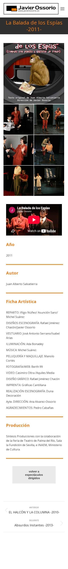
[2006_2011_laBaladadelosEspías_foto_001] (34, 73)
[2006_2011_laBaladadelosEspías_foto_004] (18, 150)
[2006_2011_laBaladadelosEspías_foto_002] (18, 119)
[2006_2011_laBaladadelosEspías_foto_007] (49, 181)
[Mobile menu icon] (62, 9)
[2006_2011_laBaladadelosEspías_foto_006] (18, 181)
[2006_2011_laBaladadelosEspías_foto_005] (49, 150)
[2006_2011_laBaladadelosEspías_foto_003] (49, 119)
